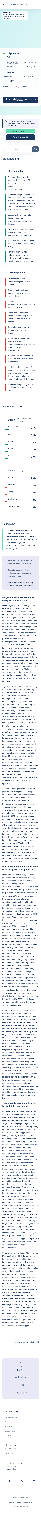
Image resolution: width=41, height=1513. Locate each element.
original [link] (13, 125)
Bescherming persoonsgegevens (20, 1502)
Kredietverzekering (11, 1417)
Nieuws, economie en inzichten (13, 1446)
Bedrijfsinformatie (10, 1422)
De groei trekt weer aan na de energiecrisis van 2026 (19, 561)
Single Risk (8, 1426)
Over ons (9, 1453)
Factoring (8, 1435)
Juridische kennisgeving (20, 1497)
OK (36, 149)
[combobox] (18, 150)
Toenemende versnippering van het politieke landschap (20, 584)
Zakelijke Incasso (10, 1431)
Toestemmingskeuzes (20, 1506)
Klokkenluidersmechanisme (20, 1493)
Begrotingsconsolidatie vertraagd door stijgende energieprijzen (19, 573)
